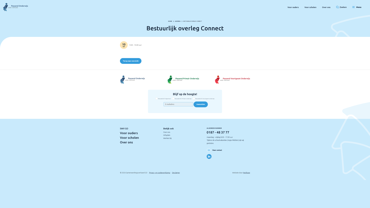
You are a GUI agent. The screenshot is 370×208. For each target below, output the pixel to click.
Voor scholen (310, 7)
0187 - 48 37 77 (218, 132)
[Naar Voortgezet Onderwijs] (141, 79)
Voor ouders (293, 7)
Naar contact (217, 150)
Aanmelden (200, 104)
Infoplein (166, 135)
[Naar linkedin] (209, 156)
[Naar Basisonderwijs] (185, 79)
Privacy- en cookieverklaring (159, 173)
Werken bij (167, 138)
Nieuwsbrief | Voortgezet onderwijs (204, 98)
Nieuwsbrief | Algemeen (164, 98)
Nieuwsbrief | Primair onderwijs (183, 98)
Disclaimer (176, 173)
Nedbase (246, 173)
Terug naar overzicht (131, 61)
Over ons (326, 7)
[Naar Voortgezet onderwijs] (228, 79)
